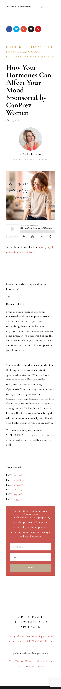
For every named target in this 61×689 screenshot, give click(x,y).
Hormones (15, 47)
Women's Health (39, 56)
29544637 (18, 484)
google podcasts (26, 251)
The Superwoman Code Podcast (30, 51)
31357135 (18, 499)
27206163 (18, 475)
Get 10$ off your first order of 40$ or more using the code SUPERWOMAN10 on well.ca (30, 641)
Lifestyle (36, 47)
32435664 (18, 494)
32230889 (19, 480)
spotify (42, 247)
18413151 (18, 489)
